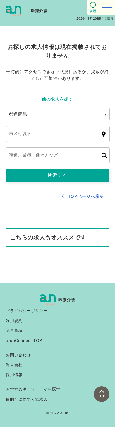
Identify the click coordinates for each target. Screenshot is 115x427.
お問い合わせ (18, 355)
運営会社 (14, 364)
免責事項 (14, 330)
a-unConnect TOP (24, 340)
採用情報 (14, 374)
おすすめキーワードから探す (33, 389)
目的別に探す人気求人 (27, 399)
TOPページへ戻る (86, 196)
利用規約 (14, 321)
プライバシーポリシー (27, 310)
